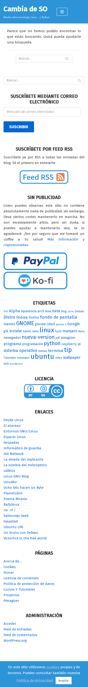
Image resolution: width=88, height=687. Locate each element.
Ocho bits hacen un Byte (24, 487)
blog (64, 311)
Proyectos (11, 595)
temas (42, 351)
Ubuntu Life (13, 527)
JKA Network (14, 454)
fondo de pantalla (58, 317)
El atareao (12, 426)
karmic (27, 331)
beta (56, 311)
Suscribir (18, 126)
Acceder (10, 624)
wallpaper (71, 357)
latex (35, 331)
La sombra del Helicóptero (25, 465)
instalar (15, 331)
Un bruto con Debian (21, 533)
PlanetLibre (13, 493)
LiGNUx (9, 471)
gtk (6, 331)
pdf (58, 338)
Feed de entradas (18, 629)
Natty (81, 331)
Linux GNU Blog (16, 476)
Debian (79, 311)
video (58, 357)
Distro (9, 317)
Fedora (22, 317)
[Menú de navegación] (62, 12)
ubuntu (42, 356)
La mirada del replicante (23, 459)
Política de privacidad (35, 680)
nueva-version (38, 337)
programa (12, 344)
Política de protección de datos (29, 584)
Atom (48, 311)
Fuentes (9, 324)
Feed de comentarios (20, 635)
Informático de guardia (22, 448)
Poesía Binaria (15, 499)
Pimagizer (11, 601)
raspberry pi (70, 344)
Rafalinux (11, 504)
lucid (58, 331)
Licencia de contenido (21, 578)
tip (68, 350)
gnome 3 (61, 324)
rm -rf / (10, 510)
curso (71, 311)
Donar (9, 572)
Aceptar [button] (63, 680)
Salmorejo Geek (16, 516)
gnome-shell (45, 324)
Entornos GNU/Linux (21, 431)
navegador (12, 338)
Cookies (10, 567)
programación (32, 344)
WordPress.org (15, 640)
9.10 (6, 311)
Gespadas (11, 442)
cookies (52, 667)
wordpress (16, 363)
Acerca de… (13, 561)
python (52, 343)
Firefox (34, 318)
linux (47, 330)
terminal (55, 350)
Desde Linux (13, 420)
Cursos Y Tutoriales (19, 589)
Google (73, 324)
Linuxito (10, 482)
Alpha (14, 311)
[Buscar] (67, 58)
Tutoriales (10, 357)
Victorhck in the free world (25, 538)
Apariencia (29, 311)
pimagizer (68, 338)
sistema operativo (20, 350)
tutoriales (23, 357)
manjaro (69, 331)
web (6, 363)
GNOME (25, 323)
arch (41, 311)
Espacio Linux (15, 437)
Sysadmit (11, 521)
